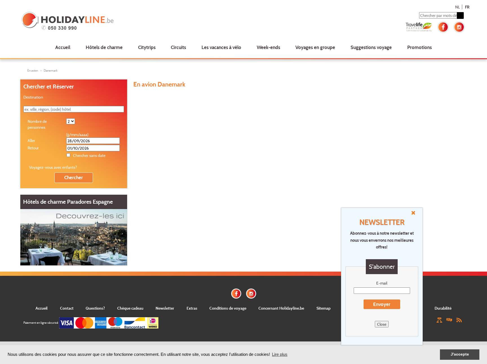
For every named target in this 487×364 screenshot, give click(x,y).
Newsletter (165, 308)
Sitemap (323, 308)
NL (457, 7)
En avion (32, 70)
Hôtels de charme (104, 47)
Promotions (419, 47)
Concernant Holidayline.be (281, 308)
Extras (192, 308)
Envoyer (381, 304)
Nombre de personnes (37, 124)
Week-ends (268, 47)
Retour (33, 147)
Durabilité (443, 308)
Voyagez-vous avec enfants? (53, 167)
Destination (33, 97)
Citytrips (147, 47)
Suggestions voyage (371, 47)
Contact (67, 308)
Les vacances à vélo (221, 47)
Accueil (62, 47)
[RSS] (459, 320)
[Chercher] (460, 15)
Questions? (95, 308)
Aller (31, 140)
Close (381, 324)
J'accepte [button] (460, 354)
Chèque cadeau (130, 308)
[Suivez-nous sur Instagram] (459, 26)
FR (467, 7)
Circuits (178, 47)
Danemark (50, 70)
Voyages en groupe (315, 47)
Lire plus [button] (279, 354)
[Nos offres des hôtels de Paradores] (73, 236)
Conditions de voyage (227, 308)
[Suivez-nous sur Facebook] (443, 26)
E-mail (381, 283)
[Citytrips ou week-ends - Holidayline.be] (111, 21)
